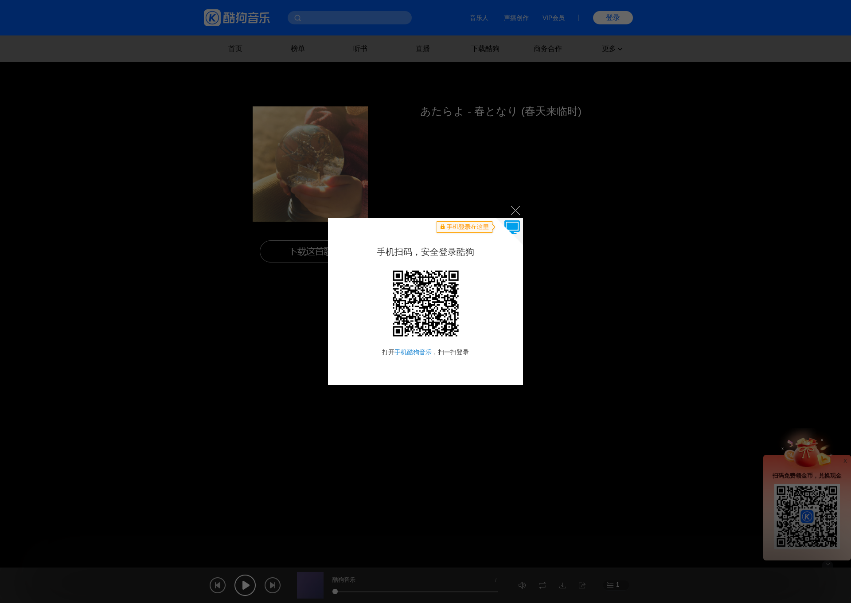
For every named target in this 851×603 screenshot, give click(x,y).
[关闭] (515, 210)
